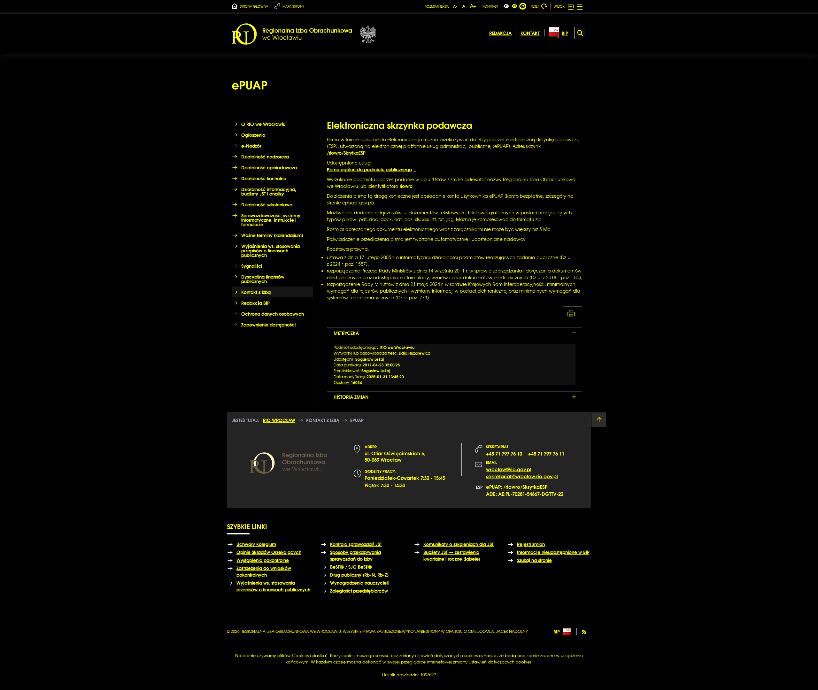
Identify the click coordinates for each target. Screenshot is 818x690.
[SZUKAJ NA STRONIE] (580, 33)
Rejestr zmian (531, 544)
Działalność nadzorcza (265, 156)
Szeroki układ (580, 6)
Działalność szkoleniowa (266, 204)
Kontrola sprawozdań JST (356, 544)
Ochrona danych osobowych (272, 313)
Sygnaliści (251, 265)
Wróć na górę (598, 419)
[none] (506, 6)
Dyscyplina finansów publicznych (262, 279)
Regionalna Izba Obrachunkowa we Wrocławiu (304, 34)
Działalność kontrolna (263, 178)
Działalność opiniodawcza (269, 167)
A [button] (463, 6)
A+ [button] (473, 6)
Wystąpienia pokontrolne (262, 560)
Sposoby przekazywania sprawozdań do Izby (355, 555)
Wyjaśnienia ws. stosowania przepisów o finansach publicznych (270, 250)
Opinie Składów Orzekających (268, 552)
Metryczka (346, 332)
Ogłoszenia (253, 134)
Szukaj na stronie (534, 560)
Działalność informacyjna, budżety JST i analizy (268, 191)
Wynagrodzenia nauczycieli (359, 582)
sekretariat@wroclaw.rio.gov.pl (522, 476)
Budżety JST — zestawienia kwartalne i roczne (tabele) (451, 555)
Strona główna (254, 6)
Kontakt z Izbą (256, 291)
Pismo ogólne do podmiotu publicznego (369, 169)
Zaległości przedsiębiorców (359, 590)
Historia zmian (351, 396)
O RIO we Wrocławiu (263, 123)
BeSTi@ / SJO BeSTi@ (351, 566)
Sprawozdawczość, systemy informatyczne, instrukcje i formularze (270, 220)
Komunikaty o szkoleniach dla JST (458, 544)
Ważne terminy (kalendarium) (272, 235)
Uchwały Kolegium (256, 544)
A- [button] (455, 6)
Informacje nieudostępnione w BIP (553, 552)
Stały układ (571, 6)
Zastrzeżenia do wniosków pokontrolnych (263, 571)
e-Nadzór (251, 145)
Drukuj (572, 313)
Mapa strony (293, 6)
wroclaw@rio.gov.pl (508, 469)
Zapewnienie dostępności (268, 324)
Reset (535, 6)
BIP (556, 631)
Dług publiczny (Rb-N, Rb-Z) (359, 574)
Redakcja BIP (255, 302)
